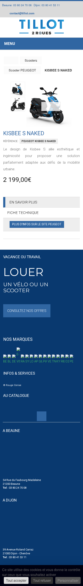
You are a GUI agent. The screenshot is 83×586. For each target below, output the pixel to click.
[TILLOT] (41, 26)
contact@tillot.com (22, 13)
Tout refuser (42, 580)
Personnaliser (68, 580)
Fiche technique (23, 213)
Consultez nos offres (26, 311)
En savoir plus (23, 202)
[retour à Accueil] (11, 60)
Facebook (41, 13)
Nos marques (18, 339)
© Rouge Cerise (12, 385)
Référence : (11, 141)
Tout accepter (16, 580)
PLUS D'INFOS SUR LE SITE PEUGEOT (37, 224)
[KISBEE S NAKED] (49, 104)
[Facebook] (41, 416)
